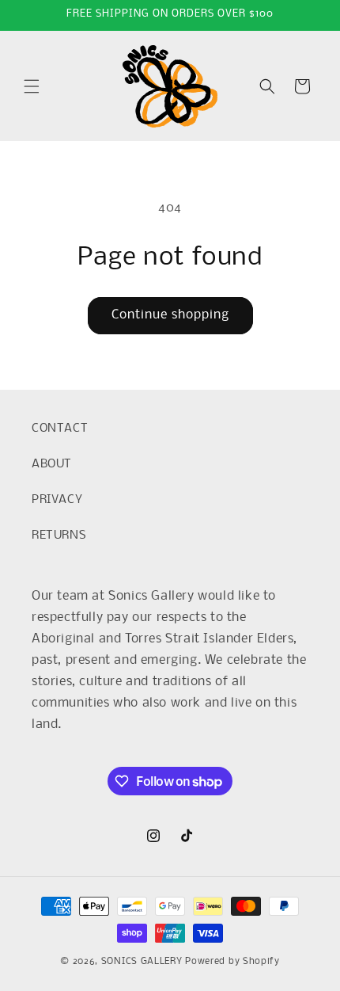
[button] (31, 86)
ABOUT (52, 464)
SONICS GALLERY (142, 961)
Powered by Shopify (232, 961)
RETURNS (59, 535)
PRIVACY (57, 500)
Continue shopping (170, 315)
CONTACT (60, 428)
